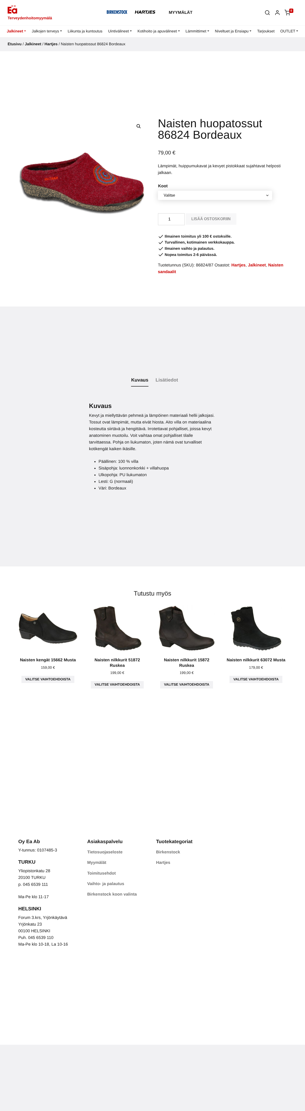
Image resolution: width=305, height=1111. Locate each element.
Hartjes (51, 44)
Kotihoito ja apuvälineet (157, 31)
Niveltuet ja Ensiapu (232, 31)
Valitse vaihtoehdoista (48, 679)
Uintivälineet (118, 31)
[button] (267, 12)
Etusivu (14, 44)
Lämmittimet (196, 31)
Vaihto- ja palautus (105, 883)
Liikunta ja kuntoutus (85, 31)
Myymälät (181, 12)
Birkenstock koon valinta (112, 894)
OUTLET (287, 31)
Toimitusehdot (101, 873)
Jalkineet (15, 31)
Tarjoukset (265, 31)
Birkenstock (168, 852)
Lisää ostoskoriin (211, 219)
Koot (163, 185)
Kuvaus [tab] (139, 380)
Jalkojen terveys (45, 31)
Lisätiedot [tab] (167, 380)
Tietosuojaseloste (104, 852)
